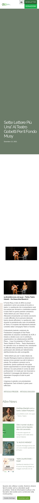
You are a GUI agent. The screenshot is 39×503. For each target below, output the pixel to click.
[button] (21, 2)
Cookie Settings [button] (9, 498)
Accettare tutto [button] (23, 498)
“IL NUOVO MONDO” (24, 442)
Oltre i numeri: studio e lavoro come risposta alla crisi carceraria (24, 427)
